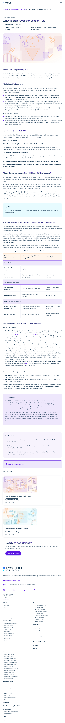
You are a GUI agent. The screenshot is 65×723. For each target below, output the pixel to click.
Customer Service (39, 619)
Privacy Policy (6, 599)
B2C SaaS (6, 609)
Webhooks (6, 686)
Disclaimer (6, 720)
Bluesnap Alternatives (9, 670)
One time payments (9, 625)
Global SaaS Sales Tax (40, 605)
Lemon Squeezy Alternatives (11, 668)
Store (35, 648)
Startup (6, 640)
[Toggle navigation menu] (61, 2)
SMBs (5, 642)
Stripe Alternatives (9, 654)
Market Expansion (39, 617)
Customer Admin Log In (10, 697)
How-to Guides (38, 628)
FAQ (5, 699)
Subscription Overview (9, 690)
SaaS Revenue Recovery (41, 611)
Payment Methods (39, 642)
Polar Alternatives (8, 678)
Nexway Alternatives (9, 674)
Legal (4, 716)
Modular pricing (8, 635)
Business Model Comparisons (42, 630)
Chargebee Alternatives (10, 664)
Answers (6, 9)
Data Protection (8, 713)
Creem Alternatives (9, 672)
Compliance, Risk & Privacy (11, 711)
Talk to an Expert (13, 553)
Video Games (7, 616)
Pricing (35, 645)
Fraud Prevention (39, 621)
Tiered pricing (7, 629)
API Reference (7, 684)
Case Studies (38, 638)
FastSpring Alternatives (10, 660)
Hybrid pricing (7, 631)
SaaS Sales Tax (38, 634)
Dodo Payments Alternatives (11, 676)
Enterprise (6, 644)
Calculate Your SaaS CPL (16, 464)
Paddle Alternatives (9, 656)
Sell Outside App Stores (10, 618)
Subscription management (10, 623)
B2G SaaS (6, 612)
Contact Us (7, 695)
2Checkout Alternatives (10, 658)
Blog (36, 632)
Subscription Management (41, 615)
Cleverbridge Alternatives (10, 662)
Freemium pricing (8, 627)
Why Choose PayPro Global (12, 706)
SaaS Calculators (39, 636)
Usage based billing (9, 633)
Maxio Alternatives (8, 666)
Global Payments (39, 607)
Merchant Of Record (40, 609)
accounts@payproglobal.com (12, 580)
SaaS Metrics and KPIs (18, 9)
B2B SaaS (6, 607)
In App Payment (39, 613)
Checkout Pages (8, 688)
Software (6, 614)
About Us (6, 702)
